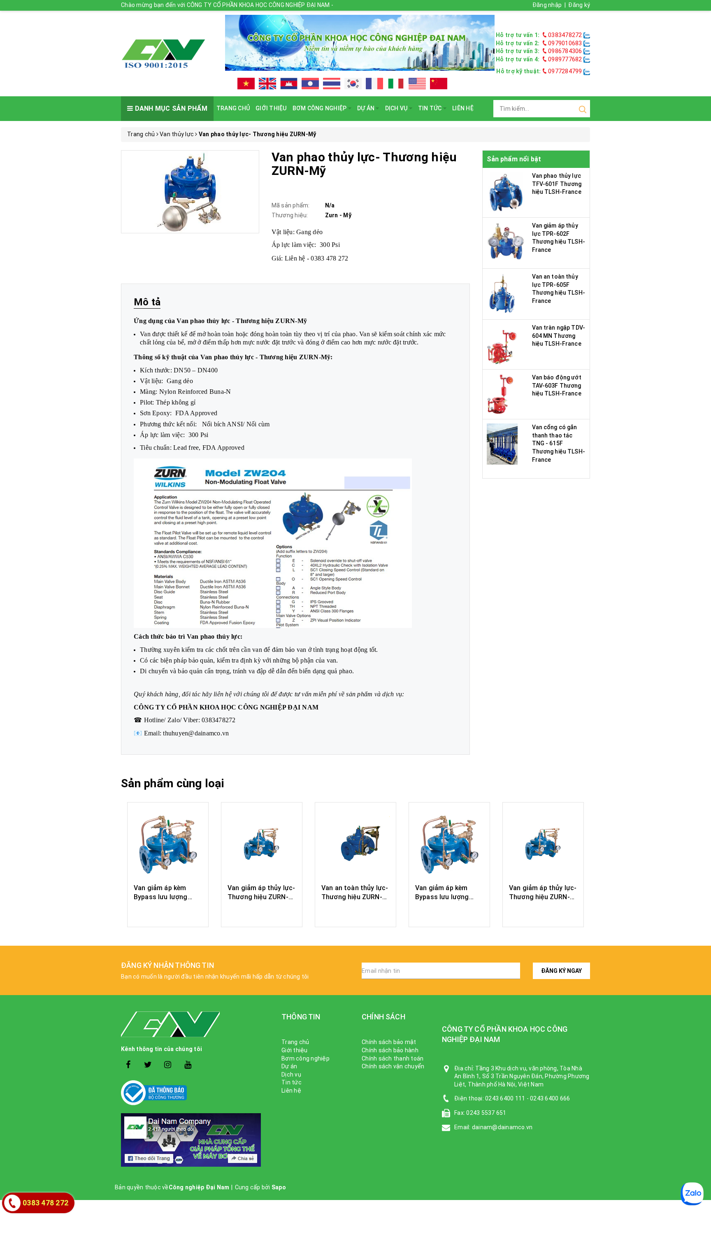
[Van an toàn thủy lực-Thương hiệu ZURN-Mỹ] (355, 844)
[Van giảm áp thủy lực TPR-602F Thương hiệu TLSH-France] (507, 242)
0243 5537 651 (486, 1112)
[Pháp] (374, 83)
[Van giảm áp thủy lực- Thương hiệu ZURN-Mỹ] (262, 844)
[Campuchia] (288, 83)
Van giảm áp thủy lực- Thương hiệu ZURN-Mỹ (261, 897)
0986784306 (565, 51)
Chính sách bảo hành (390, 1050)
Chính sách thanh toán (392, 1058)
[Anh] (267, 83)
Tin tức (430, 108)
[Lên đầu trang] (698, 925)
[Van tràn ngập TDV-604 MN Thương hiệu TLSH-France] (503, 344)
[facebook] (128, 1065)
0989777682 (565, 59)
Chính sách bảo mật (389, 1042)
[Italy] (395, 83)
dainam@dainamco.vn (502, 1127)
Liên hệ (463, 108)
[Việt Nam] (246, 83)
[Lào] (310, 83)
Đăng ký (579, 5)
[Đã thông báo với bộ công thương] (195, 1092)
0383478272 (565, 35)
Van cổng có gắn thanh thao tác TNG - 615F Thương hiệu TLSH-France (558, 443)
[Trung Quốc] (438, 83)
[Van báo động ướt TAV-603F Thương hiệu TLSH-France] (500, 394)
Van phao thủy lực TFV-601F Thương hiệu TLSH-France (557, 183)
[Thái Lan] (331, 83)
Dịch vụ (397, 108)
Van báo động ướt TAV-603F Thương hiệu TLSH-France (556, 385)
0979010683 (565, 43)
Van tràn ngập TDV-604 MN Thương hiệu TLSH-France (559, 335)
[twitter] (148, 1065)
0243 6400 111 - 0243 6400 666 (527, 1098)
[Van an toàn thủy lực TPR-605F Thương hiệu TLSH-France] (502, 293)
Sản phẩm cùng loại (172, 783)
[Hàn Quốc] (353, 83)
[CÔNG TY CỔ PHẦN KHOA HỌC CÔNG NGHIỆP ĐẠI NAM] (163, 53)
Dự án (366, 108)
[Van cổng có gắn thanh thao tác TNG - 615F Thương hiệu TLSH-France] (502, 443)
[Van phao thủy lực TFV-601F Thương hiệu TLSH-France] (507, 192)
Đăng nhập (547, 5)
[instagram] (168, 1065)
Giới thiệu (271, 108)
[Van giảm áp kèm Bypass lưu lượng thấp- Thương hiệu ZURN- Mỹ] (168, 844)
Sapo (279, 1187)
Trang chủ (233, 108)
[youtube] (188, 1065)
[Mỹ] (417, 83)
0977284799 (564, 71)
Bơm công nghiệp (320, 108)
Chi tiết (168, 912)
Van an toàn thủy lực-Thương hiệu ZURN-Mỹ (354, 897)
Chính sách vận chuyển (393, 1066)
